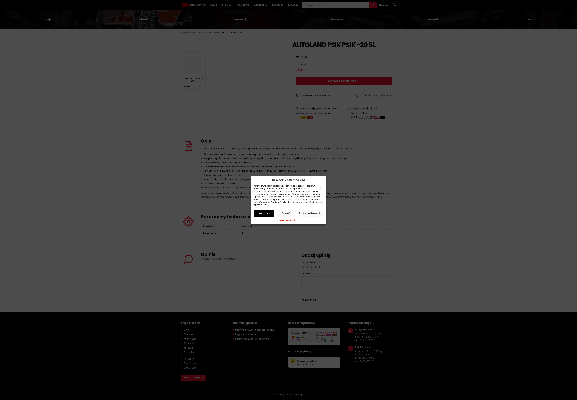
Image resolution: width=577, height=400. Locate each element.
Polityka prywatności (287, 220)
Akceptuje (264, 213)
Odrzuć (286, 213)
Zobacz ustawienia (310, 213)
